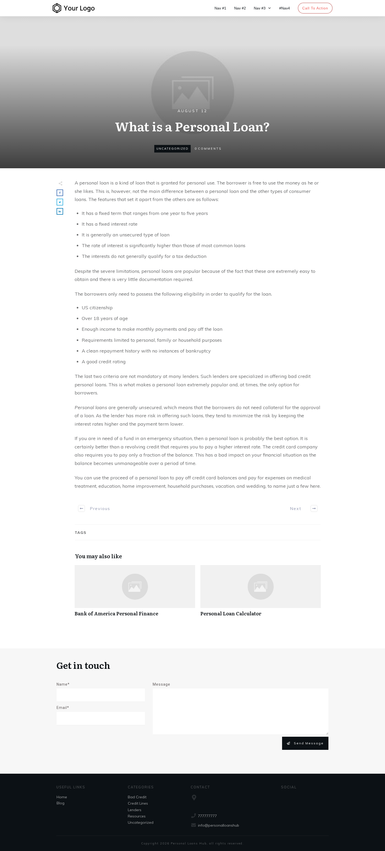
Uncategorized (172, 148)
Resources (137, 816)
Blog (60, 803)
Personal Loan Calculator (260, 593)
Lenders (134, 809)
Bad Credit (137, 797)
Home (62, 797)
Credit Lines (138, 803)
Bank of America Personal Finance (135, 593)
